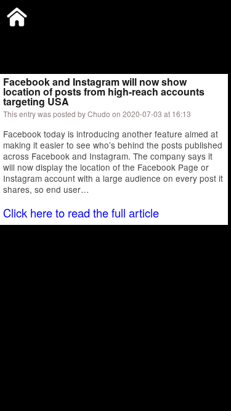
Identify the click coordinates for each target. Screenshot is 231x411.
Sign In (129, 40)
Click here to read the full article (81, 213)
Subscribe (84, 40)
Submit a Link (27, 40)
